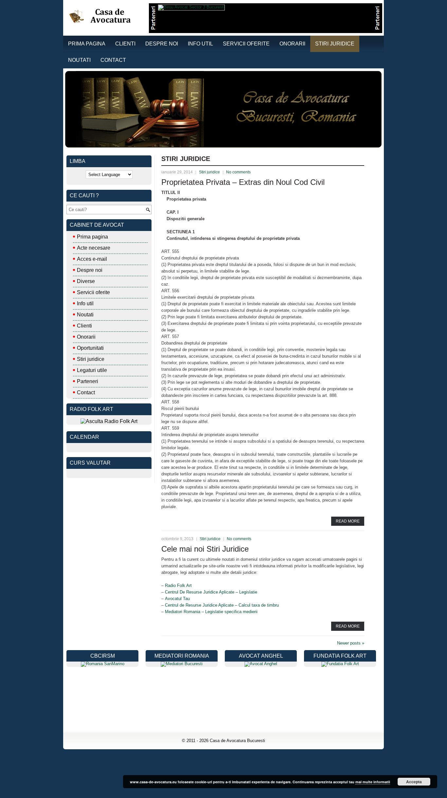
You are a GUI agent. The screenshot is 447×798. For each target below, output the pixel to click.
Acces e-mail (92, 259)
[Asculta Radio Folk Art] (108, 421)
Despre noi (161, 43)
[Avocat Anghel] (260, 663)
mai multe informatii (372, 781)
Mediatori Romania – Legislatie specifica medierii (211, 611)
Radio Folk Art (178, 585)
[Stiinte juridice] (182, 663)
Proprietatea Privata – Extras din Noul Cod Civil (243, 182)
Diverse (86, 281)
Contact (113, 60)
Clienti (125, 43)
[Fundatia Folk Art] (340, 663)
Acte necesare (93, 248)
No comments (238, 172)
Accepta (414, 782)
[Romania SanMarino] (102, 663)
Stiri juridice (334, 43)
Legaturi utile (92, 370)
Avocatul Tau (177, 598)
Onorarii (292, 43)
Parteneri (87, 381)
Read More (348, 521)
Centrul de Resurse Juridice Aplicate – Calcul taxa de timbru (222, 605)
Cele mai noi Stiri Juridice (205, 548)
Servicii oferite (246, 43)
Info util (200, 43)
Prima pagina (86, 43)
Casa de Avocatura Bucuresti (237, 740)
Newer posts (350, 643)
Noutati (79, 60)
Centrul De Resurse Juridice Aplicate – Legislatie (211, 592)
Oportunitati (90, 348)
